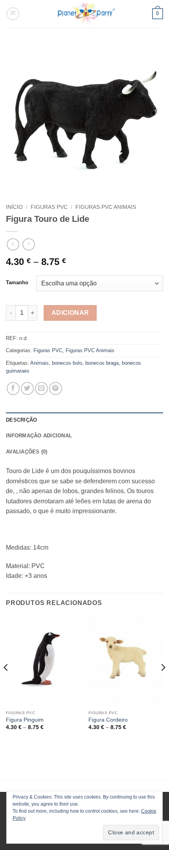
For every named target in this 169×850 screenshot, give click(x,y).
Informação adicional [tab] (39, 436)
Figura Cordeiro (108, 720)
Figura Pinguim (25, 720)
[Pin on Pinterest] (55, 388)
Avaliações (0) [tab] (27, 452)
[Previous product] (28, 244)
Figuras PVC (49, 207)
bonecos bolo (67, 363)
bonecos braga (102, 363)
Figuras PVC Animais (105, 207)
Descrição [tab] (21, 420)
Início (14, 207)
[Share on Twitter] (27, 388)
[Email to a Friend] (41, 388)
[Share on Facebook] (13, 388)
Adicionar (70, 312)
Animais (39, 363)
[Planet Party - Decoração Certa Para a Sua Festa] (86, 13)
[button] (13, 13)
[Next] (162, 683)
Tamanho (17, 282)
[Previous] (6, 683)
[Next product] (13, 244)
